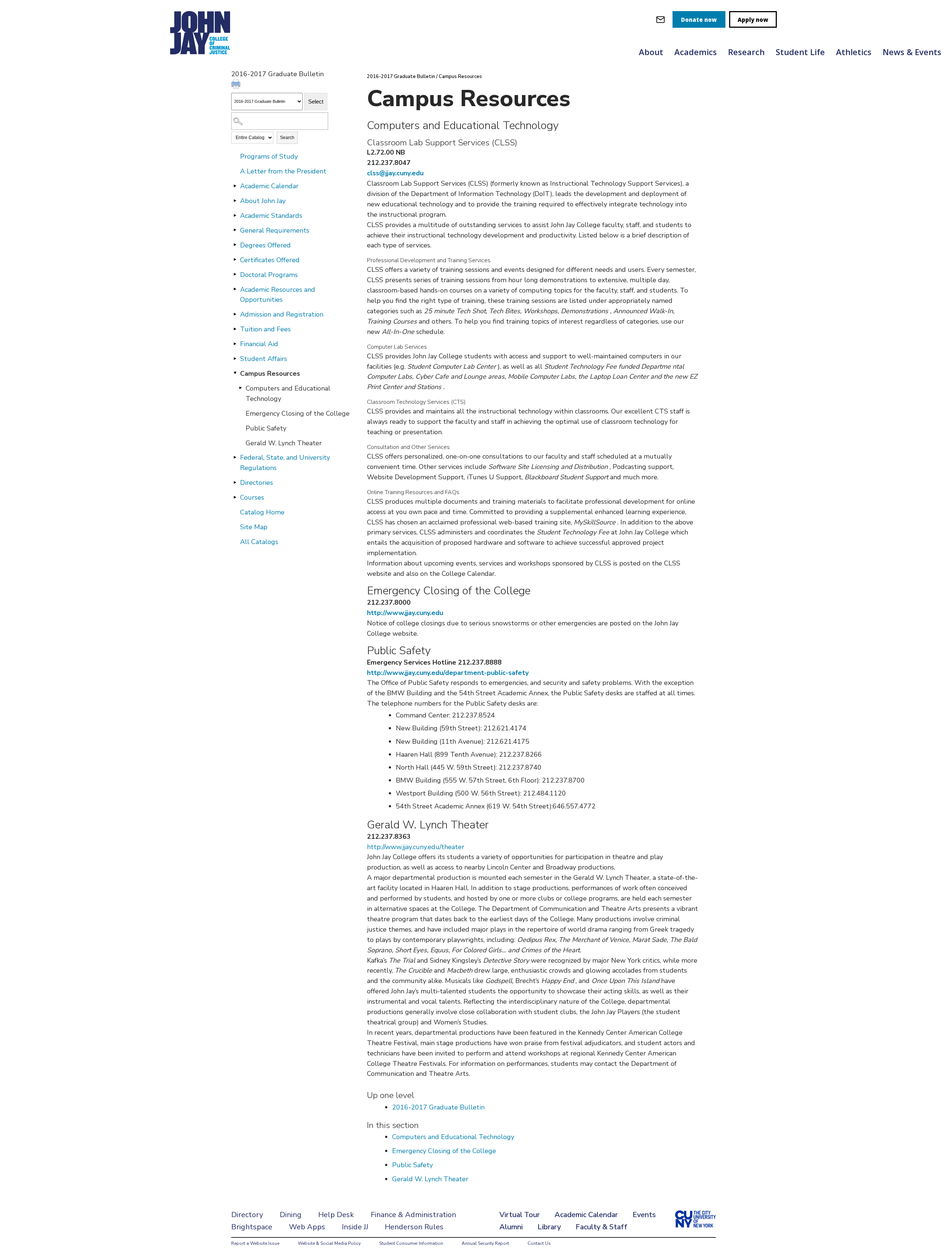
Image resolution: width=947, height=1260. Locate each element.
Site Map (253, 527)
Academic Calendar (269, 186)
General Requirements (274, 230)
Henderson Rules (414, 1227)
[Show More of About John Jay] (235, 200)
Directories (256, 482)
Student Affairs (263, 358)
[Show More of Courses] (235, 497)
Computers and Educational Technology (288, 393)
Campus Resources (270, 373)
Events (644, 1215)
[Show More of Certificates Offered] (235, 259)
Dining (290, 1215)
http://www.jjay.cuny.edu (405, 612)
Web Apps (307, 1227)
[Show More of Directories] (235, 482)
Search (287, 137)
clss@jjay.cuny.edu (395, 173)
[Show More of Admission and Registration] (235, 314)
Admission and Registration (281, 314)
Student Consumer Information (411, 1243)
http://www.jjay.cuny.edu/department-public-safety (448, 672)
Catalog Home (262, 512)
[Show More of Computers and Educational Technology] (240, 388)
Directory (247, 1215)
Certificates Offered (270, 260)
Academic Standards (271, 215)
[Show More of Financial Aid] (235, 343)
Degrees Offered (265, 245)
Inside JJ (355, 1227)
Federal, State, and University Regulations (285, 462)
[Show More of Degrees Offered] (235, 245)
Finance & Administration (413, 1215)
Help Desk (336, 1215)
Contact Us (539, 1243)
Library (549, 1227)
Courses (252, 497)
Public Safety (266, 428)
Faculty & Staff (601, 1227)
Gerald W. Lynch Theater (284, 443)
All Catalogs (259, 541)
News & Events (912, 51)
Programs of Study (269, 156)
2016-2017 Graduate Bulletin (401, 76)
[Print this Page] (236, 85)
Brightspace (251, 1227)
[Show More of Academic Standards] (235, 215)
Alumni (511, 1227)
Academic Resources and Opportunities (277, 294)
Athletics (854, 51)
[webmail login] (660, 19)
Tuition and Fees (265, 329)
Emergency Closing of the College (298, 413)
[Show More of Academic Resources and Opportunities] (235, 289)
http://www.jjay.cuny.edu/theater (415, 846)
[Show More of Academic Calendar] (235, 185)
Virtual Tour (519, 1215)
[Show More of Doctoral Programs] (235, 274)
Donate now (699, 19)
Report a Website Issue (255, 1243)
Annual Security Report (485, 1243)
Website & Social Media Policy (329, 1243)
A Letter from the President (283, 171)
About (651, 51)
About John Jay (263, 200)
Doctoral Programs (269, 274)
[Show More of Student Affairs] (235, 358)
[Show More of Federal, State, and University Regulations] (235, 457)
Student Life (800, 51)
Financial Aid (259, 344)
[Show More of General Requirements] (235, 230)
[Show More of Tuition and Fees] (235, 328)
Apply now (753, 19)
